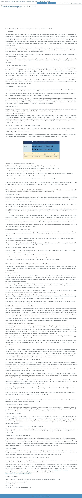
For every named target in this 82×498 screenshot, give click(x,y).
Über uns (29, 1)
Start (2, 1)
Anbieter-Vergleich (21, 1)
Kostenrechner (51, 3)
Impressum (34, 495)
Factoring (7, 1)
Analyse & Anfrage (41, 3)
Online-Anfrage (39, 1)
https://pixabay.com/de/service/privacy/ (20, 471)
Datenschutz (42, 495)
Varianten (13, 1)
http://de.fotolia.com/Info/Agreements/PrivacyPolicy (18, 473)
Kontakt (48, 1)
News (33, 1)
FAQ (44, 1)
